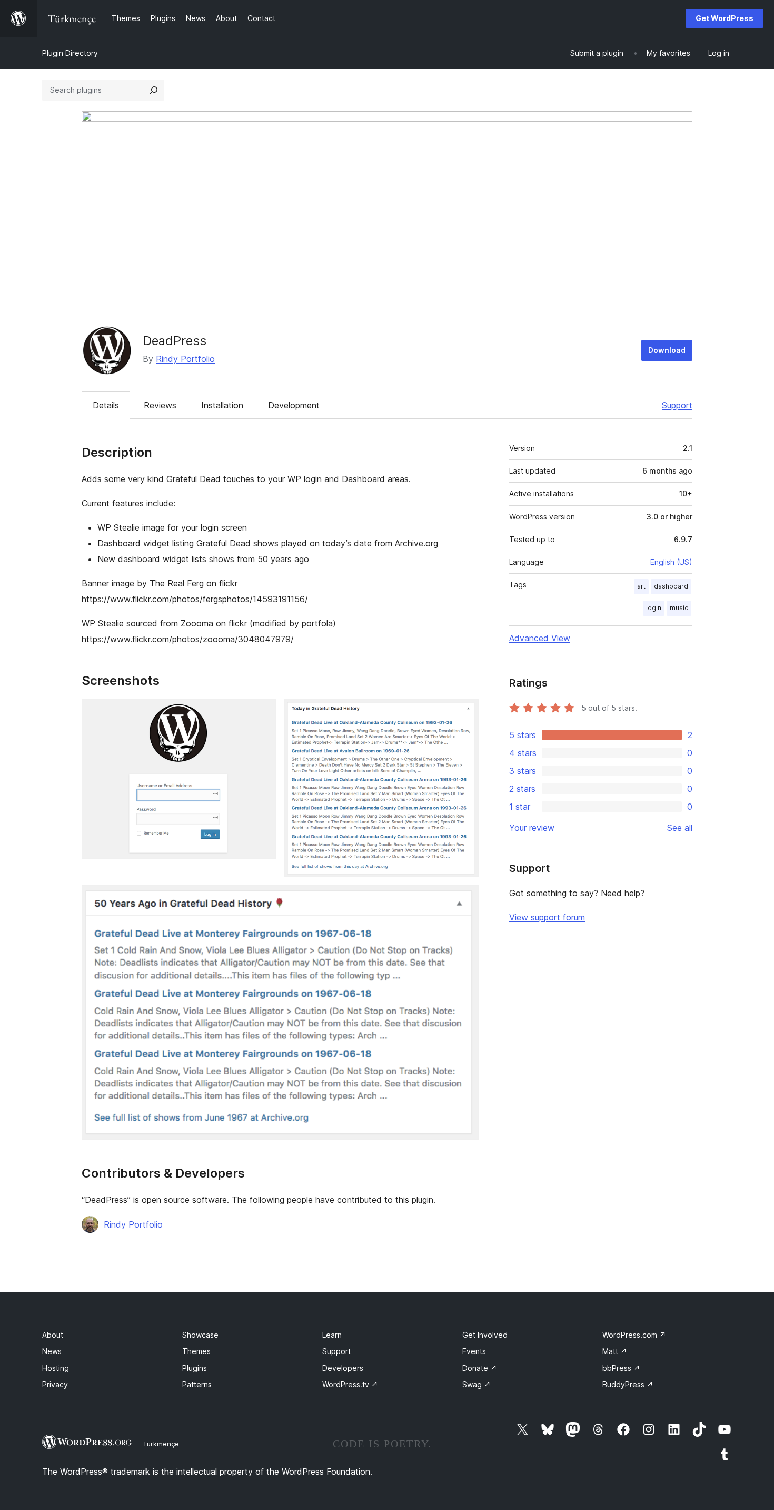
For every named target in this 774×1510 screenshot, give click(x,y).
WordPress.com (634, 1334)
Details (106, 405)
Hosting (55, 1368)
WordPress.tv (350, 1384)
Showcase (200, 1334)
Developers (342, 1368)
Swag (476, 1384)
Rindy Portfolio (185, 359)
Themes (196, 1351)
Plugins (194, 1368)
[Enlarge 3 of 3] (464, 899)
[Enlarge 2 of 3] (464, 713)
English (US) (671, 561)
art (641, 586)
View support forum (547, 917)
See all (679, 827)
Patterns (197, 1384)
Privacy (55, 1384)
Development (294, 405)
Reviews (160, 405)
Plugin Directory (70, 52)
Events (474, 1351)
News (52, 1351)
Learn (332, 1334)
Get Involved (485, 1334)
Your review (531, 827)
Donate (479, 1368)
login (653, 608)
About (52, 1334)
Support (677, 405)
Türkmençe (161, 1443)
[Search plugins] (153, 90)
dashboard (671, 586)
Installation (222, 405)
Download (667, 350)
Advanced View (539, 638)
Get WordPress (724, 18)
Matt (614, 1351)
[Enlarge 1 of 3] (261, 713)
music (679, 608)
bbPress (621, 1368)
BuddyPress (627, 1384)
